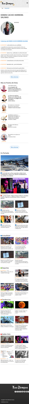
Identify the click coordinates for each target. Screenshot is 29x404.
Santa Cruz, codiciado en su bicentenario (17, 53)
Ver (3, 8)
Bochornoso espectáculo (13, 106)
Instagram (21, 391)
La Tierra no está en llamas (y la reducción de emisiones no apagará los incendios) (14, 97)
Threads (26, 391)
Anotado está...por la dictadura (14, 64)
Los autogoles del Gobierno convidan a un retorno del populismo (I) (14, 88)
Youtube (23, 391)
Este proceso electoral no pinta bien (15, 68)
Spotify (28, 391)
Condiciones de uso (4, 402)
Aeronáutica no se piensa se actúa (14, 135)
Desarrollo (7, 8)
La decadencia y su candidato (14, 45)
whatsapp (19, 391)
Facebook (15, 391)
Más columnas (14, 77)
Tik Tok (24, 391)
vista (2, 155)
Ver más (2, 237)
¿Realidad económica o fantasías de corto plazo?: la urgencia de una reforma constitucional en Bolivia (14, 116)
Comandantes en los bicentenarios (15, 60)
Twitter (17, 391)
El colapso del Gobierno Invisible (13, 125)
